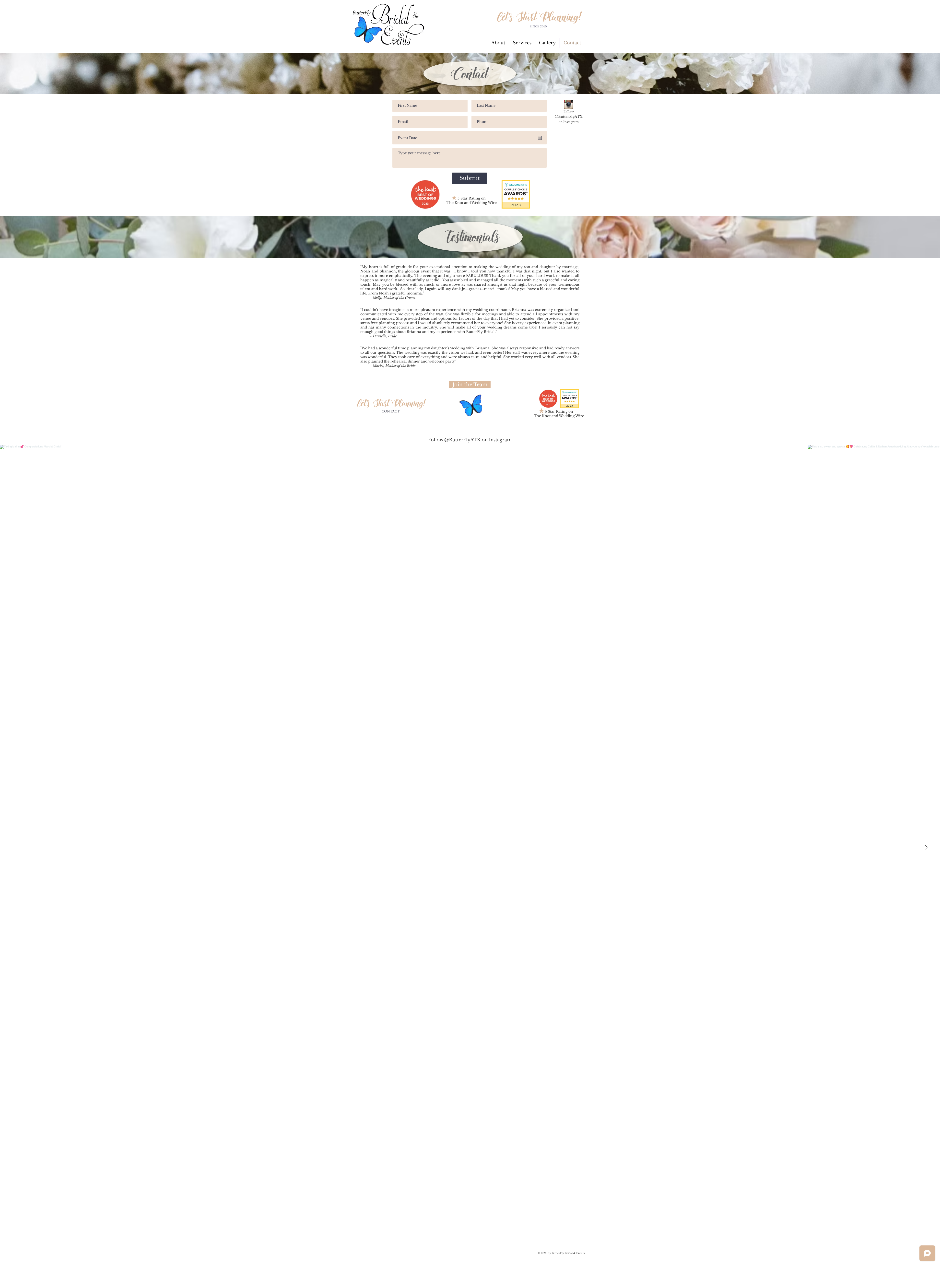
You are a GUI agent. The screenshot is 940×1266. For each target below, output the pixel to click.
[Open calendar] (540, 138)
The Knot (454, 202)
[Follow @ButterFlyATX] (568, 104)
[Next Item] (926, 847)
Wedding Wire (484, 202)
